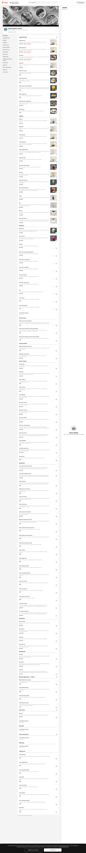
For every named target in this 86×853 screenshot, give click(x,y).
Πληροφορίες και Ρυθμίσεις (33, 849)
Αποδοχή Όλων (53, 849)
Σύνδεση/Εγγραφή (80, 2)
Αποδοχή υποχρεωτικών (63, 846)
